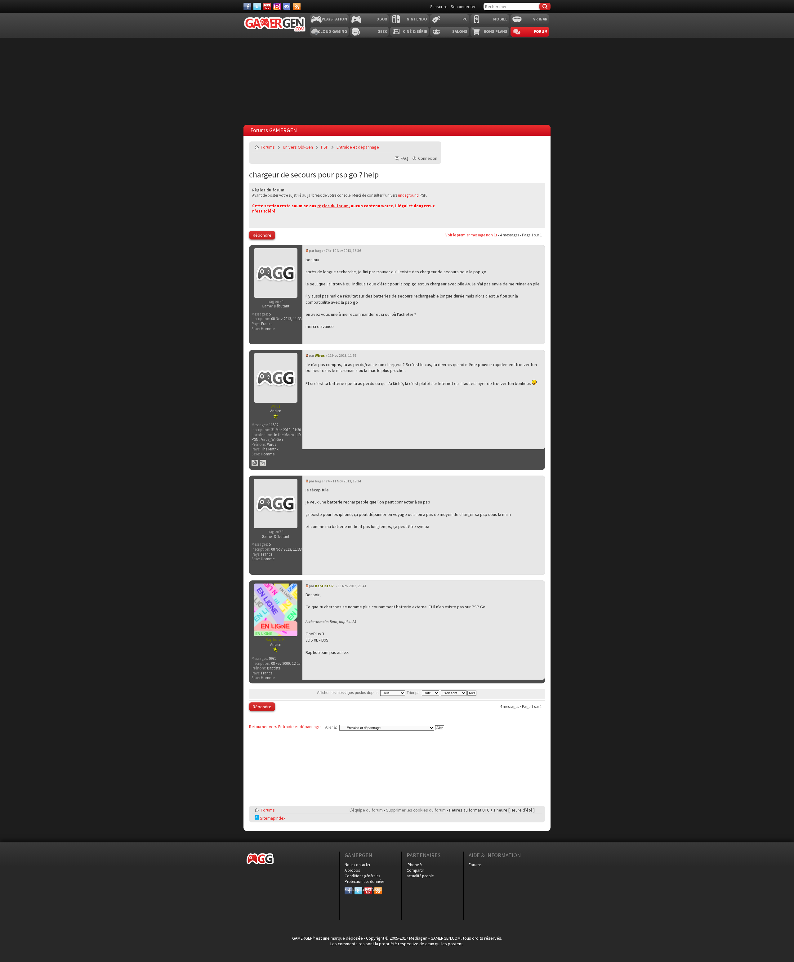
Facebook (348, 889)
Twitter (358, 889)
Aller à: (331, 727)
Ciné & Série (415, 31)
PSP (324, 147)
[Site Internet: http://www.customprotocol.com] (255, 463)
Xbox (382, 19)
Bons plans (495, 31)
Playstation (334, 19)
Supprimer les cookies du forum (416, 810)
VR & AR (540, 19)
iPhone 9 (414, 864)
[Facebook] (247, 6)
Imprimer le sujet (417, 147)
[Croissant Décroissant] (459, 693)
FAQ (404, 158)
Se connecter (463, 6)
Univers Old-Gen (298, 147)
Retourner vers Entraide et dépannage (285, 726)
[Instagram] (277, 6)
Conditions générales (362, 876)
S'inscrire (439, 6)
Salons (459, 31)
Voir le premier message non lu (471, 235)
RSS (377, 889)
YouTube (368, 889)
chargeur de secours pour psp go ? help (314, 174)
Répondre (262, 235)
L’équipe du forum (366, 810)
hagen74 (322, 250)
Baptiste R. (325, 586)
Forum (540, 31)
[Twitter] (257, 6)
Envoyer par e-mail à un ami (432, 147)
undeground (408, 195)
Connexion (427, 158)
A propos (352, 870)
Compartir (415, 870)
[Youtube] (267, 6)
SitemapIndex (272, 818)
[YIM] (263, 463)
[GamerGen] (274, 24)
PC (464, 19)
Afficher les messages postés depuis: (348, 693)
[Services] (297, 6)
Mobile (500, 19)
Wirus (320, 355)
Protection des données (364, 881)
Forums (268, 147)
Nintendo (417, 19)
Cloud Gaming (332, 31)
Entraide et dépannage (358, 147)
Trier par (414, 693)
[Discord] (287, 6)
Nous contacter (357, 864)
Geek (382, 31)
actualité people (420, 876)
